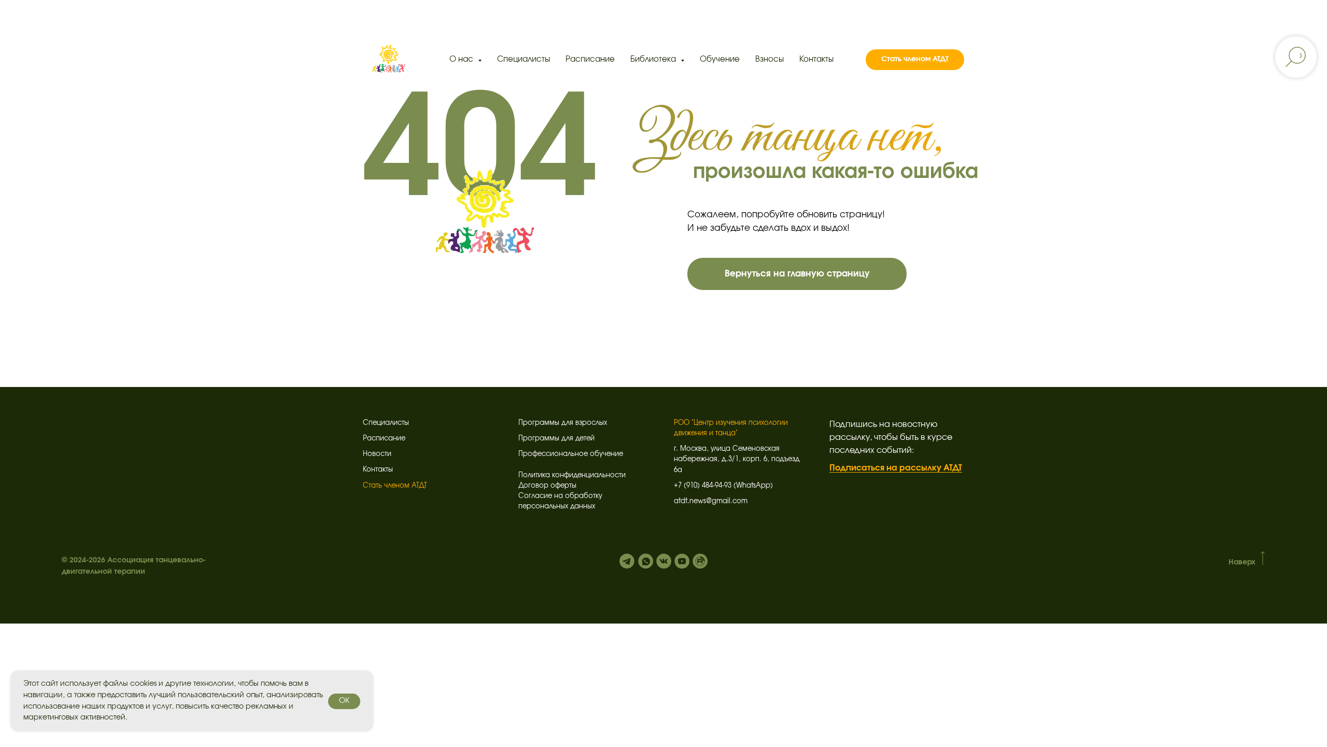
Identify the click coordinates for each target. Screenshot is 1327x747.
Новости (377, 454)
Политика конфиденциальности (572, 475)
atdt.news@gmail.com (710, 501)
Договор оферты (547, 485)
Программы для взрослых (562, 423)
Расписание (590, 59)
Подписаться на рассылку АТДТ (895, 468)
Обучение (720, 59)
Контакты (816, 59)
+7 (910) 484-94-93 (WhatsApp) (723, 485)
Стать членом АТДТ (395, 485)
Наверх (1242, 562)
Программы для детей (556, 438)
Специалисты (523, 59)
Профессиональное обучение (570, 454)
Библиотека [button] (654, 59)
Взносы (769, 59)
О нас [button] (462, 59)
